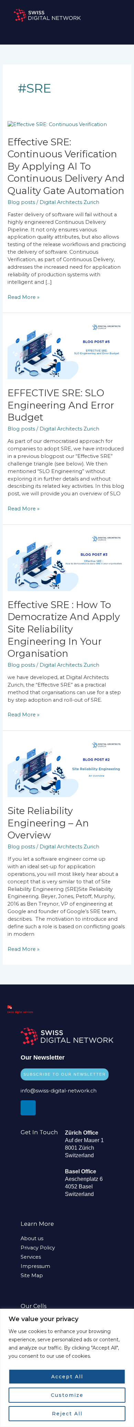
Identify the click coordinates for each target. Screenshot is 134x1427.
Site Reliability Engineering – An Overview (48, 823)
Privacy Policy (38, 1248)
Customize (67, 1395)
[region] (67, 1368)
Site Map (32, 1275)
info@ (28, 1091)
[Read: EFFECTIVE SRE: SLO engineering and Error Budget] (67, 350)
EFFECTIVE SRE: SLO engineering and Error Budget (61, 405)
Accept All (67, 1377)
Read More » (24, 297)
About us (32, 1238)
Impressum (35, 1266)
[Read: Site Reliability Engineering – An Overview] (67, 767)
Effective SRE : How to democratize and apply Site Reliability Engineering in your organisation (64, 629)
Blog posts (21, 202)
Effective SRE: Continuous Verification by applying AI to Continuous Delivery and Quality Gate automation (66, 166)
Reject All (67, 1414)
